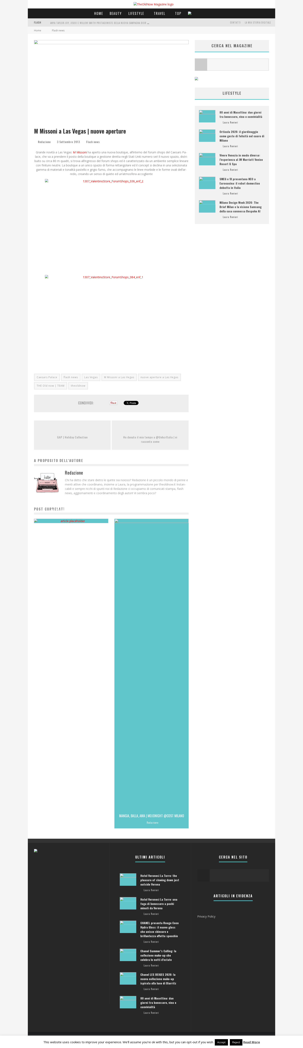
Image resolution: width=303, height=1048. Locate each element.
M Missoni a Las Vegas (119, 377)
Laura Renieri (69, 517)
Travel (159, 13)
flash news (71, 377)
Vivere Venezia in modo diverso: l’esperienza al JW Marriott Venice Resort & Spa (241, 159)
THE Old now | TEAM (51, 385)
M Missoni (80, 152)
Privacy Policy (206, 916)
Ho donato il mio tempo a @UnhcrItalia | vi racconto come (150, 439)
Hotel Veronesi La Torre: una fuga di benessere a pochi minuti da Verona (158, 903)
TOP (178, 13)
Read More (251, 1042)
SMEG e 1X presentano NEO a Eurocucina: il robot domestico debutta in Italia (240, 183)
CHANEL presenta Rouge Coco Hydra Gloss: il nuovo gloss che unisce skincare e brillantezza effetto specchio (159, 929)
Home (98, 13)
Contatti (235, 22)
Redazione (44, 142)
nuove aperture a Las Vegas (159, 377)
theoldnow (78, 385)
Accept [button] (221, 1042)
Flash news (93, 142)
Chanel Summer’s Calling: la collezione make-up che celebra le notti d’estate (158, 955)
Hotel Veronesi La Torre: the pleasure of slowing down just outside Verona (159, 879)
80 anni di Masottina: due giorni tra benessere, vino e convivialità (241, 114)
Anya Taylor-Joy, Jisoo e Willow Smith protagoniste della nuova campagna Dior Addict (102, 23)
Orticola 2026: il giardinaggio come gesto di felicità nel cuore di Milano (242, 135)
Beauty (116, 13)
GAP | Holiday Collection (72, 437)
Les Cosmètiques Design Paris (71, 510)
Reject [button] (236, 1042)
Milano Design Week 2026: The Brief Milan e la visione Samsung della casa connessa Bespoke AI (241, 206)
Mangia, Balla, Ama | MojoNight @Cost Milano (151, 815)
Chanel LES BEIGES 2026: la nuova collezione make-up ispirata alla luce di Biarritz (158, 978)
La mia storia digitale (258, 22)
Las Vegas (91, 377)
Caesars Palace (47, 377)
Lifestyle (136, 13)
